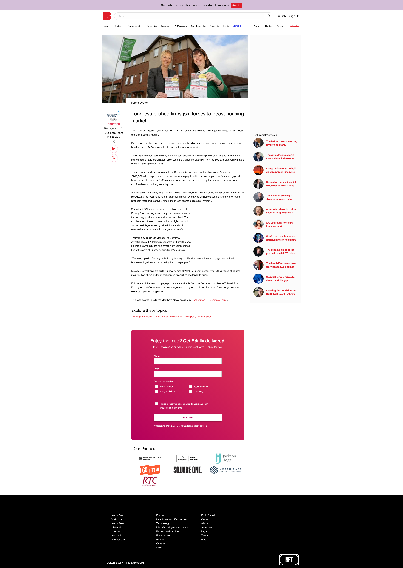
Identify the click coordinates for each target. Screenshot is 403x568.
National (116, 535)
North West (117, 523)
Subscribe (188, 417)
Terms (204, 535)
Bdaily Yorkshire (167, 391)
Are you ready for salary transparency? (279, 224)
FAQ (203, 539)
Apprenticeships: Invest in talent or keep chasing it (281, 210)
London (115, 531)
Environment (163, 535)
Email (156, 368)
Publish (281, 16)
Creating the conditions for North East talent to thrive (281, 292)
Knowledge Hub (198, 25)
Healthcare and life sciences (171, 519)
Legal (204, 531)
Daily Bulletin (208, 515)
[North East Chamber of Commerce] (225, 469)
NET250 (237, 25)
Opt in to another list (163, 381)
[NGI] (187, 458)
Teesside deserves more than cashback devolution (280, 156)
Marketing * (198, 391)
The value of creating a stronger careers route (279, 197)
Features (165, 25)
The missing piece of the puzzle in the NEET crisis (280, 251)
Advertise (295, 25)
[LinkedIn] (114, 148)
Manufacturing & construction (172, 527)
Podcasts (214, 25)
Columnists (152, 25)
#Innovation (205, 316)
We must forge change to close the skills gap (280, 278)
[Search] (268, 16)
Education (161, 515)
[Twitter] (114, 157)
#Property (190, 316)
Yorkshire (116, 519)
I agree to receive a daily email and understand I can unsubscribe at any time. (184, 405)
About (256, 25)
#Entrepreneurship (141, 316)
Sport (159, 547)
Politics (160, 539)
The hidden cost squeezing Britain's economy (281, 143)
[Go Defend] (150, 469)
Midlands (116, 527)
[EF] (150, 458)
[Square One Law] (187, 469)
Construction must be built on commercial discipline (281, 170)
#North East (161, 316)
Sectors (118, 25)
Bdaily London (166, 386)
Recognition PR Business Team (113, 130)
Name (157, 356)
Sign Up (236, 5)
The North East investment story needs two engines (281, 265)
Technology (162, 523)
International (118, 539)
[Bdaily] (107, 16)
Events (225, 25)
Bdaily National (200, 386)
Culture (160, 543)
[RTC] (150, 481)
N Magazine (181, 25)
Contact (269, 25)
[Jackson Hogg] (225, 458)
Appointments (134, 25)
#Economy (176, 316)
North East (117, 515)
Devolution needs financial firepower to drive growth (281, 183)
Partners (280, 25)
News (106, 25)
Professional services (167, 531)
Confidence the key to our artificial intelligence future (281, 237)
